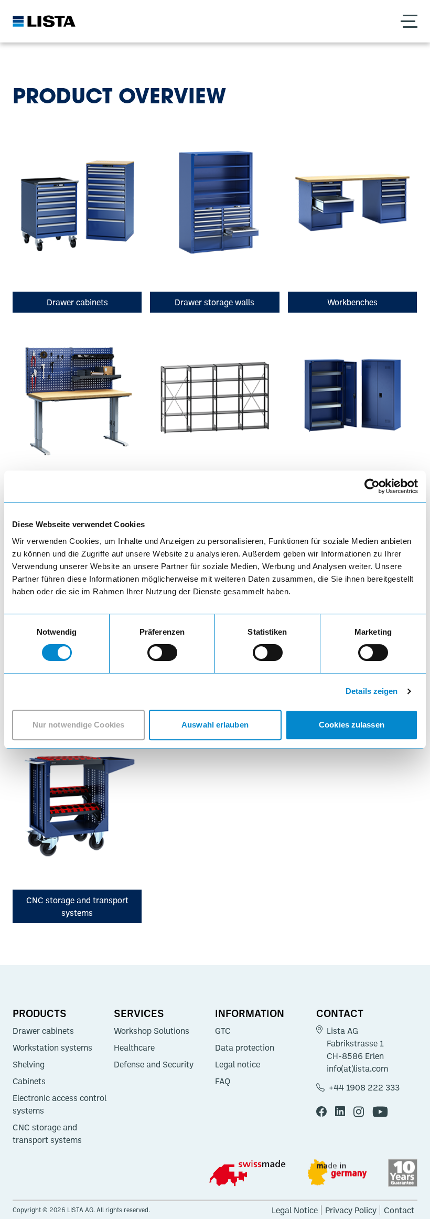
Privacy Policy (351, 1210)
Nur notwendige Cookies (78, 724)
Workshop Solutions (151, 1030)
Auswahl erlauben (215, 724)
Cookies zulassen (351, 724)
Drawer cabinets (43, 1030)
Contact (339, 1013)
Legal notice (237, 1064)
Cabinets (29, 1081)
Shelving (29, 1064)
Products (40, 1013)
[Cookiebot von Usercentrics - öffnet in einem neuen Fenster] (372, 486)
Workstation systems (52, 1047)
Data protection (244, 1047)
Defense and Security (154, 1064)
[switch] (162, 652)
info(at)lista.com (357, 1068)
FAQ (223, 1081)
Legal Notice (295, 1210)
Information (249, 1013)
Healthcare (134, 1047)
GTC (223, 1030)
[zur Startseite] (44, 21)
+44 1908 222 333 (364, 1087)
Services (139, 1013)
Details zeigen (371, 691)
